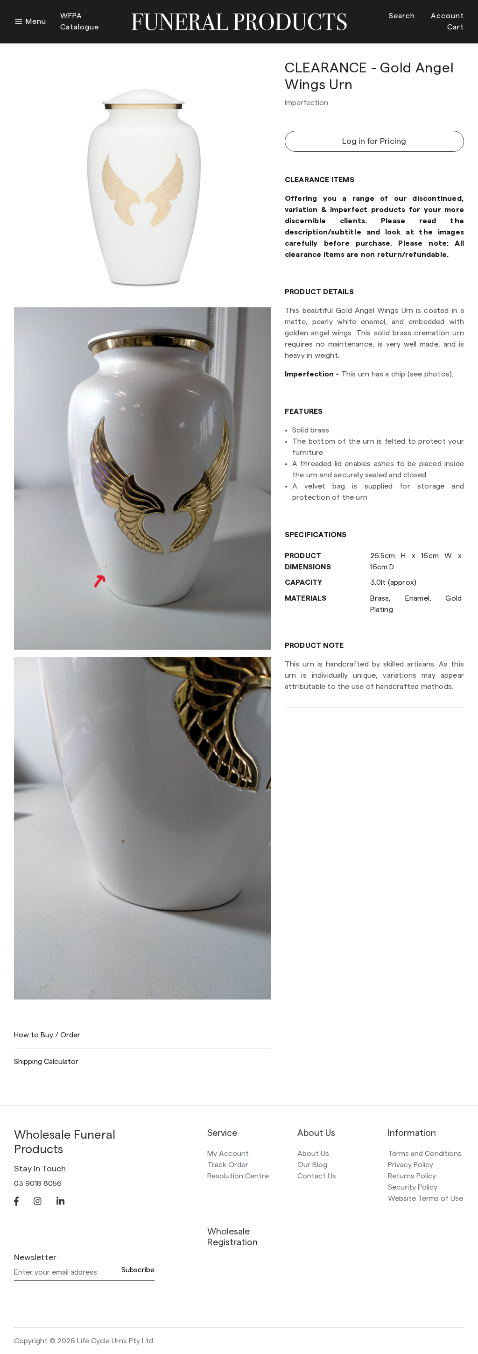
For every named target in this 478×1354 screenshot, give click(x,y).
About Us (313, 1153)
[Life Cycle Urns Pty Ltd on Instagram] (38, 1202)
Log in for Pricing (374, 141)
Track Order (227, 1165)
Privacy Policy (410, 1165)
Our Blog (312, 1165)
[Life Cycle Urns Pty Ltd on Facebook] (16, 1202)
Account (447, 16)
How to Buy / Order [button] (47, 1035)
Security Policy (412, 1187)
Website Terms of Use (425, 1198)
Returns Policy (412, 1176)
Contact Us (316, 1176)
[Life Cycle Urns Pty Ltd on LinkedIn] (60, 1202)
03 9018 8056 (38, 1183)
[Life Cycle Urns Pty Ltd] (239, 20)
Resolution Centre (238, 1176)
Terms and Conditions (425, 1153)
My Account (228, 1153)
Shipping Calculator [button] (46, 1061)
